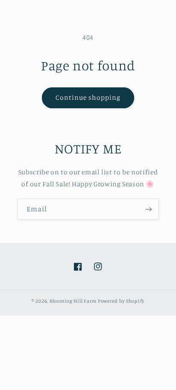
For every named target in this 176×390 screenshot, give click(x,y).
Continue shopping (88, 97)
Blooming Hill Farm (73, 301)
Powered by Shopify (121, 301)
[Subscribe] (148, 209)
